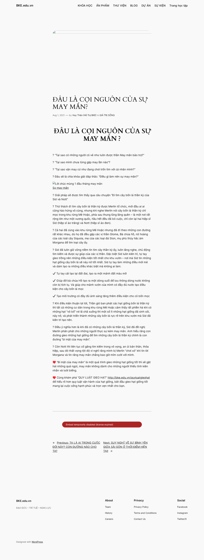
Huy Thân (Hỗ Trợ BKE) (84, 115)
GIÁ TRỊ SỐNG (107, 115)
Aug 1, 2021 (59, 115)
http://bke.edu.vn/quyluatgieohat (129, 377)
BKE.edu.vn (24, 5)
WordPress (37, 541)
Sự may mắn (61, 187)
